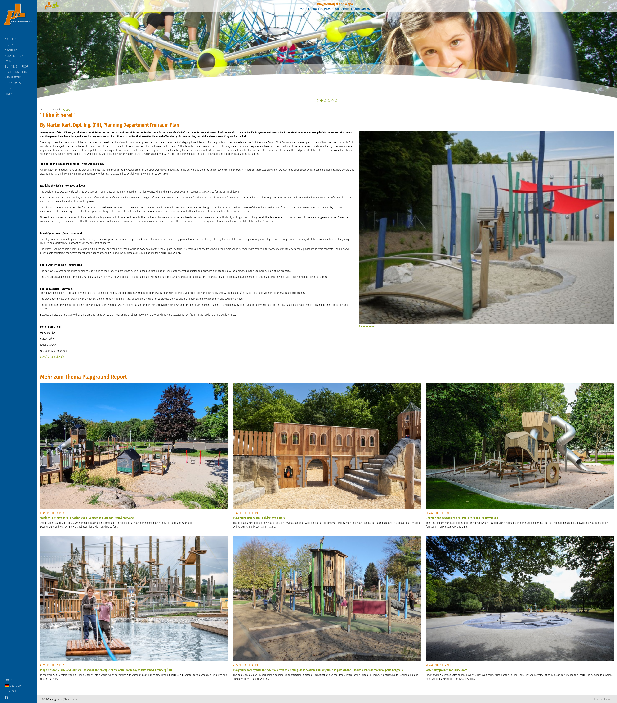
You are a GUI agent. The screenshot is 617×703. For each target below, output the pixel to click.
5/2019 (66, 109)
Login (9, 680)
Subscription (14, 56)
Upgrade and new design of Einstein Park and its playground (462, 518)
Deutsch (15, 685)
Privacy (598, 699)
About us (11, 50)
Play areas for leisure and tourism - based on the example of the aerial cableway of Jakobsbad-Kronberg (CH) (106, 670)
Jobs (8, 88)
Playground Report (52, 513)
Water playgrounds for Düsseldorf (446, 670)
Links (8, 94)
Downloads (13, 83)
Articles (11, 39)
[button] (318, 100)
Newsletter (13, 77)
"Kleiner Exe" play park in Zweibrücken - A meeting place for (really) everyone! (87, 518)
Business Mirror (16, 66)
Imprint (608, 699)
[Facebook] (6, 697)
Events (9, 61)
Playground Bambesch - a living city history (259, 518)
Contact (10, 691)
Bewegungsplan (16, 72)
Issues (9, 45)
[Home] (18, 19)
